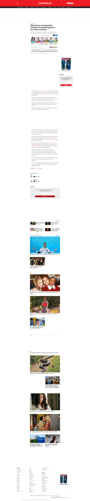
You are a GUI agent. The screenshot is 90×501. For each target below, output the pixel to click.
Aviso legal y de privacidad (35, 499)
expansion (50, 495)
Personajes (44, 489)
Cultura (30, 467)
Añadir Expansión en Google (45, 35)
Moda (18, 489)
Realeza (18, 487)
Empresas (27, 7)
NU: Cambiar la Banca (66, 70)
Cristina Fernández (43, 90)
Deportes (31, 477)
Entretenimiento (32, 476)
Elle (30, 469)
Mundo (36, 168)
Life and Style (68, 7)
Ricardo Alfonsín (50, 143)
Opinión (43, 470)
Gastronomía (44, 486)
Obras (55, 7)
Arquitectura (31, 485)
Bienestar (43, 490)
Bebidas (43, 487)
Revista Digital (70, 3)
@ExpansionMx (37, 176)
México (18, 479)
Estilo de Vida (44, 491)
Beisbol (43, 479)
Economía (37, 7)
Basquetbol (44, 481)
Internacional (43, 7)
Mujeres (62, 7)
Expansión (18, 467)
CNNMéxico (35, 179)
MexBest (43, 485)
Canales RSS (43, 499)
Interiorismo (31, 486)
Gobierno (18, 478)
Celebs (30, 472)
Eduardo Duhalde (34, 145)
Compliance (27, 499)
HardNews (40, 168)
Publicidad (23, 499)
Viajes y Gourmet (20, 491)
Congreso (18, 480)
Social (30, 490)
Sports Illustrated (45, 477)
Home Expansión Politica (21, 469)
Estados (18, 482)
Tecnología (50, 7)
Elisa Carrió (41, 144)
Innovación (44, 468)
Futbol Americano (45, 480)
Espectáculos (19, 486)
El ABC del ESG (44, 469)
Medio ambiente (32, 489)
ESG (58, 7)
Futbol (43, 478)
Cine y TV (31, 478)
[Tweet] (53, 35)
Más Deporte (44, 482)
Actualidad (44, 473)
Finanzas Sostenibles (45, 467)
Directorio (48, 499)
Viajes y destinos (45, 488)
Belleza (18, 490)
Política (32, 7)
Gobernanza (31, 491)
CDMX (18, 481)
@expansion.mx (46, 495)
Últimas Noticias (20, 7)
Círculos (18, 488)
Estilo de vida (31, 473)
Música (30, 479)
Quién (18, 485)
